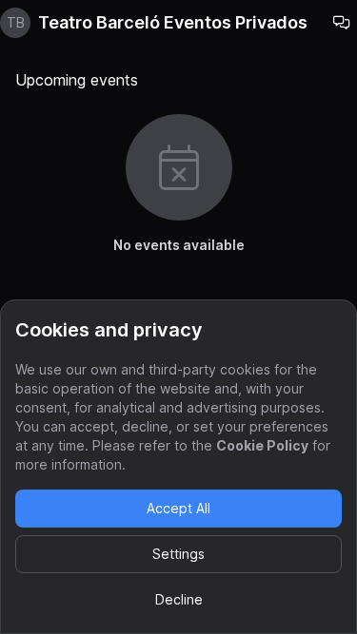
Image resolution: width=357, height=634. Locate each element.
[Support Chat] (342, 23)
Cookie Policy (262, 445)
